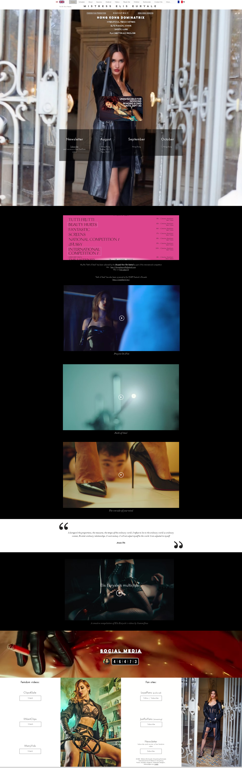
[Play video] (121, 318)
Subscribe (74, 146)
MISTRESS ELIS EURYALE (121, 6)
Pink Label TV (124, 269)
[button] (121, 237)
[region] (121, 110)
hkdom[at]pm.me (149, 764)
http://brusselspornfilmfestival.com (123, 267)
